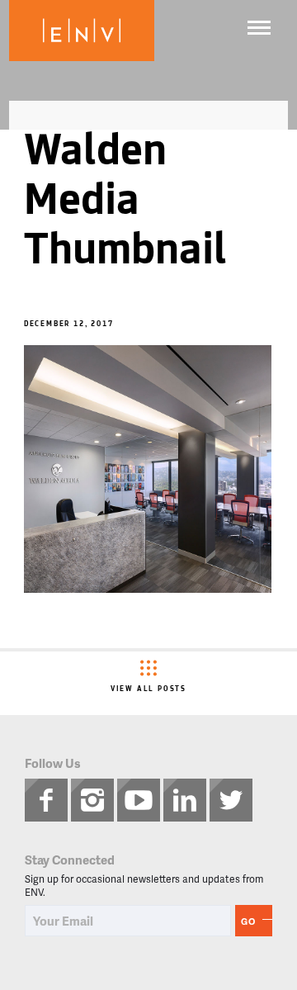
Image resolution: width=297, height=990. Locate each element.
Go (248, 921)
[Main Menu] (259, 28)
